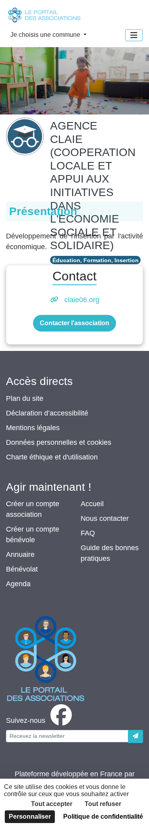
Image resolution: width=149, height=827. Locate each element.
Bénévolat (22, 569)
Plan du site (24, 398)
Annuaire (20, 554)
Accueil (92, 504)
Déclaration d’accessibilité (47, 413)
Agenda (18, 584)
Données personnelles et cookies (58, 442)
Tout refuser (103, 803)
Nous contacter (105, 518)
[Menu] (134, 35)
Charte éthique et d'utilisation (52, 457)
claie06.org (81, 300)
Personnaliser (30, 816)
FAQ (88, 533)
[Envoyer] (135, 736)
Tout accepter (51, 803)
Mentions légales (33, 428)
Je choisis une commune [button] (46, 34)
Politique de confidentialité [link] (103, 816)
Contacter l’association (74, 323)
